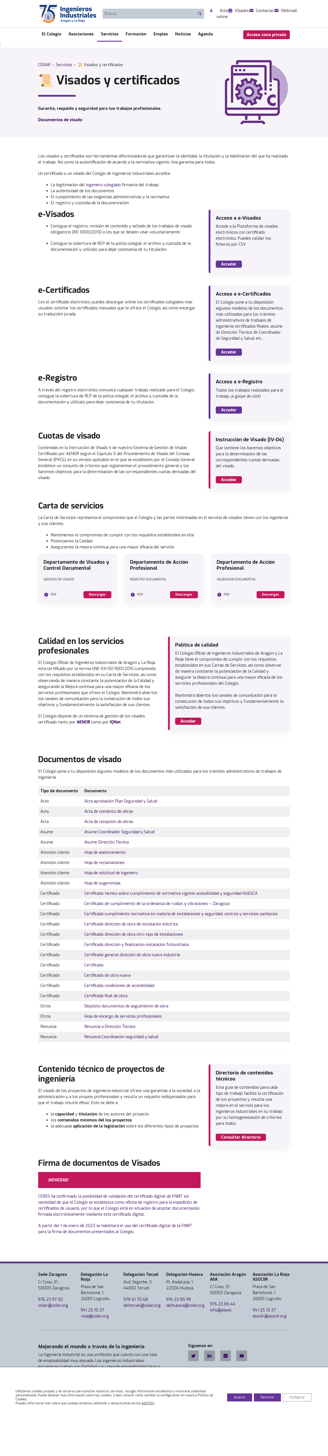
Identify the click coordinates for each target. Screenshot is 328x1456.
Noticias (183, 34)
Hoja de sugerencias (102, 883)
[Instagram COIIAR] (225, 1355)
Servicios (109, 34)
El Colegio (51, 34)
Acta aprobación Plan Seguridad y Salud (120, 801)
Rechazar (267, 1397)
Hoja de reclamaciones (104, 862)
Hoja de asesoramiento (105, 852)
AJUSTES (148, 1403)
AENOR (83, 722)
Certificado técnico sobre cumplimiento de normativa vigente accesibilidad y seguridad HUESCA (170, 893)
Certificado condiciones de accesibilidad (119, 985)
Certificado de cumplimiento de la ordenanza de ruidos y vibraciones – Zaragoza (157, 903)
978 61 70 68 (135, 1299)
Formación (136, 34)
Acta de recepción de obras (108, 821)
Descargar (97, 594)
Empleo (161, 34)
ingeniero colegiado (103, 185)
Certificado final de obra (105, 996)
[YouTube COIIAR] (241, 1355)
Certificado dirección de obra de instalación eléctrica (131, 924)
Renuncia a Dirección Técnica (109, 1026)
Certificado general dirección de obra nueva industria (132, 955)
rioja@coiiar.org (95, 1316)
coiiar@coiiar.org (53, 1305)
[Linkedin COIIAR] (209, 1355)
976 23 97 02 (50, 1299)
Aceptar (239, 1397)
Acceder (229, 264)
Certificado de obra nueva (107, 975)
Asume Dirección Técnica (106, 842)
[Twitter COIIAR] (193, 1355)
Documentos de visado (60, 120)
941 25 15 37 (92, 1310)
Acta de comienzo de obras (108, 811)
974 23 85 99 (178, 1299)
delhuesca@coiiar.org (185, 1305)
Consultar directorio (241, 1137)
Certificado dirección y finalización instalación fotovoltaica (136, 944)
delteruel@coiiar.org (142, 1305)
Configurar (297, 1397)
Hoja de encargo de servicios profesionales (123, 1016)
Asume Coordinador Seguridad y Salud (119, 832)
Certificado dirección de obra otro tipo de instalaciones (133, 934)
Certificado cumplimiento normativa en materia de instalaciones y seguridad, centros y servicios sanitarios (181, 914)
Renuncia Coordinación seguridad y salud (121, 1036)
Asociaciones (81, 34)
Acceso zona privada (266, 34)
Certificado (94, 965)
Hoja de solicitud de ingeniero (111, 873)
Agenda (205, 34)
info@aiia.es (220, 1310)
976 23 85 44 (222, 1304)
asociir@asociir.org (269, 1316)
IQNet (115, 722)
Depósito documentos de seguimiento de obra (126, 1006)
